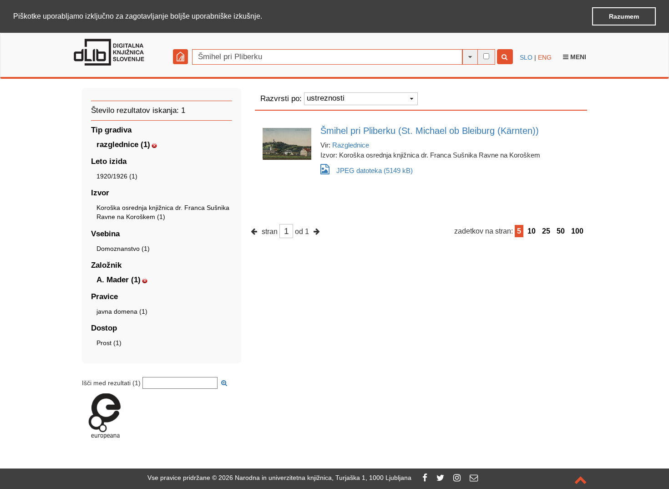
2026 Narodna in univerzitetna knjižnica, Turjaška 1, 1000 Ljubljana (314, 477)
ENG (545, 57)
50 (561, 231)
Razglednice (350, 145)
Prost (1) (109, 342)
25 (546, 231)
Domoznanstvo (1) (123, 248)
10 (531, 231)
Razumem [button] (624, 16)
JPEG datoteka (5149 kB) (374, 170)
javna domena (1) (121, 311)
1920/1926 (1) (116, 176)
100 (577, 231)
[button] (265, 16)
